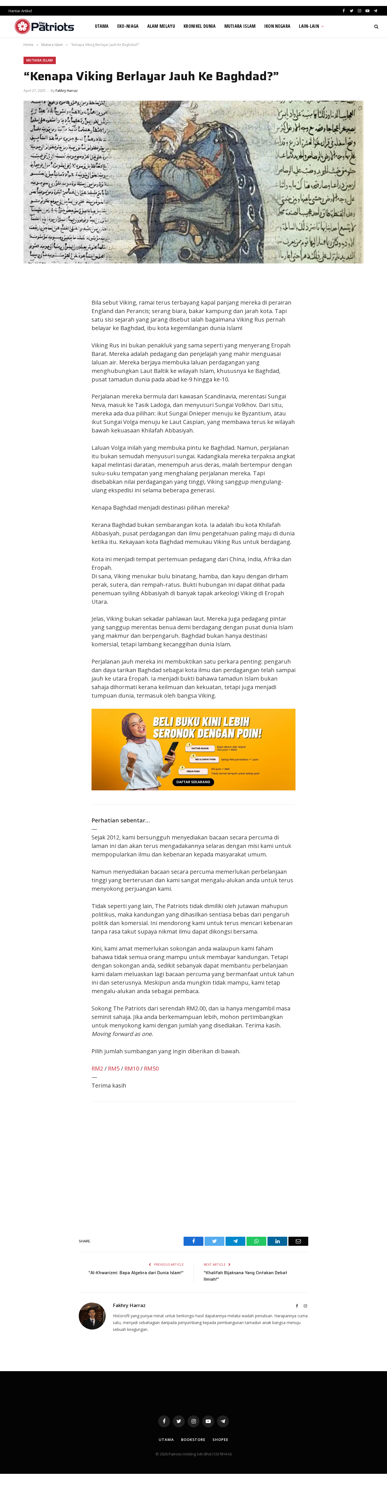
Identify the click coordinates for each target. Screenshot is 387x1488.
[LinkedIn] (33, 316)
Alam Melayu (161, 26)
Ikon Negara (277, 26)
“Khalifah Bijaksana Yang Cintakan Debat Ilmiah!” (245, 1276)
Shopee (220, 1439)
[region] (193, 1167)
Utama (102, 26)
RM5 (114, 1068)
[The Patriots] (44, 26)
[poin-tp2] (193, 788)
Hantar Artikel (20, 10)
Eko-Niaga (128, 26)
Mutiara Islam (240, 26)
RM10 (131, 1068)
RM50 (151, 1068)
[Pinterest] (33, 329)
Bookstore (193, 1439)
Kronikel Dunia (200, 26)
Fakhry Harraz (67, 90)
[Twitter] (33, 304)
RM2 (97, 1068)
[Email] (33, 342)
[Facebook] (33, 291)
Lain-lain (309, 26)
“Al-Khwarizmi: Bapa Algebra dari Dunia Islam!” (136, 1272)
